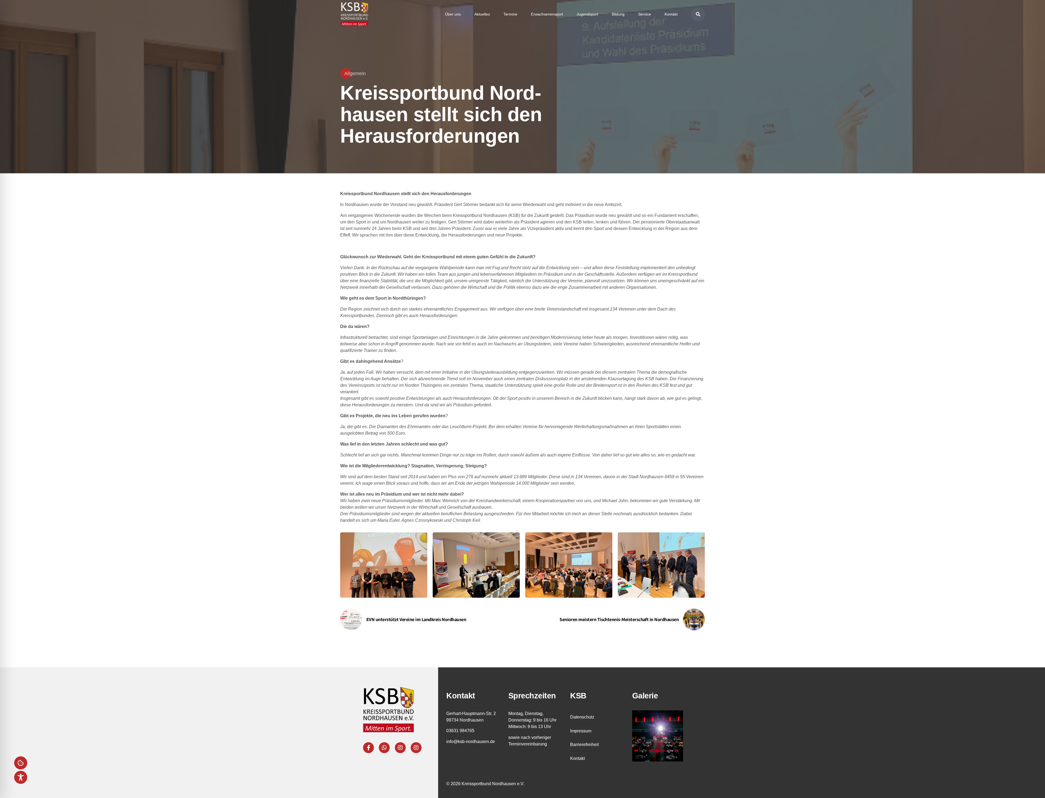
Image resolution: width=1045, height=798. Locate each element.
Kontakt (671, 14)
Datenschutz (582, 717)
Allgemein (355, 73)
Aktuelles (482, 14)
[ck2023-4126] (657, 736)
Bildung (618, 14)
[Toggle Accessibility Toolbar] (21, 777)
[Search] (698, 14)
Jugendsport (587, 14)
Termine (510, 14)
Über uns (453, 14)
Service (644, 14)
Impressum (580, 731)
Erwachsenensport (547, 14)
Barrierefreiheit (584, 744)
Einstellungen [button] (20, 762)
